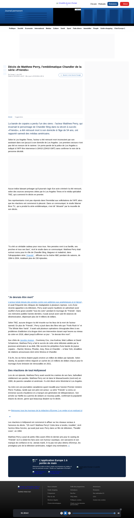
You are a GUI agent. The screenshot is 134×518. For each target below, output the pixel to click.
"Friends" (30, 255)
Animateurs (73, 490)
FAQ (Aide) (73, 496)
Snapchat (32, 495)
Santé (63, 28)
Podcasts (102, 4)
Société (20, 28)
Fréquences (51, 493)
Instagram (22, 495)
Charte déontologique (54, 503)
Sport (69, 28)
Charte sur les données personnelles (77, 503)
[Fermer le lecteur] (121, 509)
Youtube (29, 495)
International (39, 28)
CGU (94, 496)
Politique (12, 28)
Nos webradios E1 (98, 493)
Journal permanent (14, 11)
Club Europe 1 (119, 28)
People (95, 28)
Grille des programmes (77, 486)
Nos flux (72, 493)
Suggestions (19, 117)
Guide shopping (106, 28)
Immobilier (87, 28)
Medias (48, 28)
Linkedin (36, 495)
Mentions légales (53, 500)
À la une (94, 4)
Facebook (26, 495)
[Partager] (4, 66)
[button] (118, 513)
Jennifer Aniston (27, 340)
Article (10, 117)
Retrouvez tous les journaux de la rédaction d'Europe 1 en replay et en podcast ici (46, 410)
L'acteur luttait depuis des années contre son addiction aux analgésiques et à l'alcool (45, 302)
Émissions (113, 4)
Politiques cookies (75, 500)
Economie (29, 28)
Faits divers (77, 28)
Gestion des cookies (99, 500)
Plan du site (51, 496)
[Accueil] (67, 4)
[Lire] (65, 513)
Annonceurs (96, 486)
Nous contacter (52, 486)
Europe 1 (13, 74)
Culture (56, 28)
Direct (125, 4)
